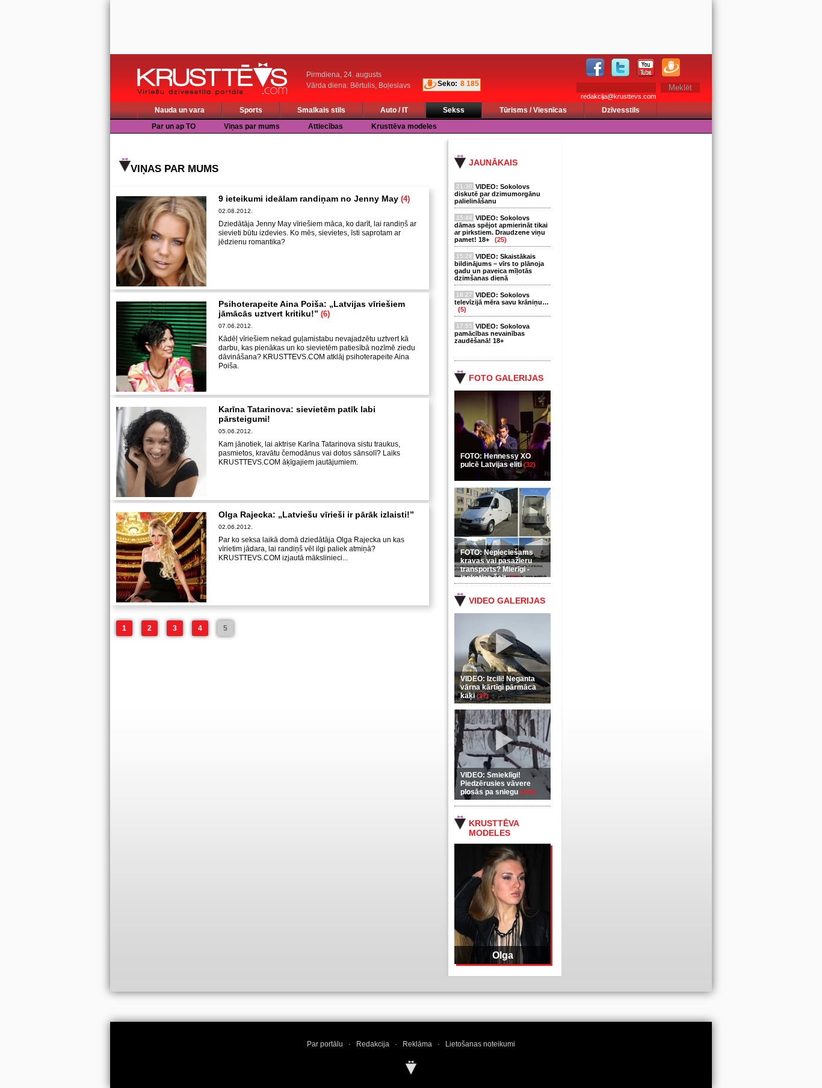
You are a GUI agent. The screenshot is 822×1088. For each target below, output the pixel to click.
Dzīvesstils (621, 110)
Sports (250, 110)
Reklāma (417, 1044)
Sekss (454, 110)
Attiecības (325, 126)
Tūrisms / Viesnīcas (533, 110)
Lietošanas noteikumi (480, 1044)
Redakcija (372, 1044)
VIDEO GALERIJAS (507, 600)
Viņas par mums (252, 126)
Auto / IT (394, 110)
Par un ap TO (174, 126)
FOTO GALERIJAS (506, 378)
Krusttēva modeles (404, 126)
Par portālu (325, 1044)
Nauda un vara (180, 110)
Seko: (447, 83)
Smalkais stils (321, 110)
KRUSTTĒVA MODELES (494, 828)
